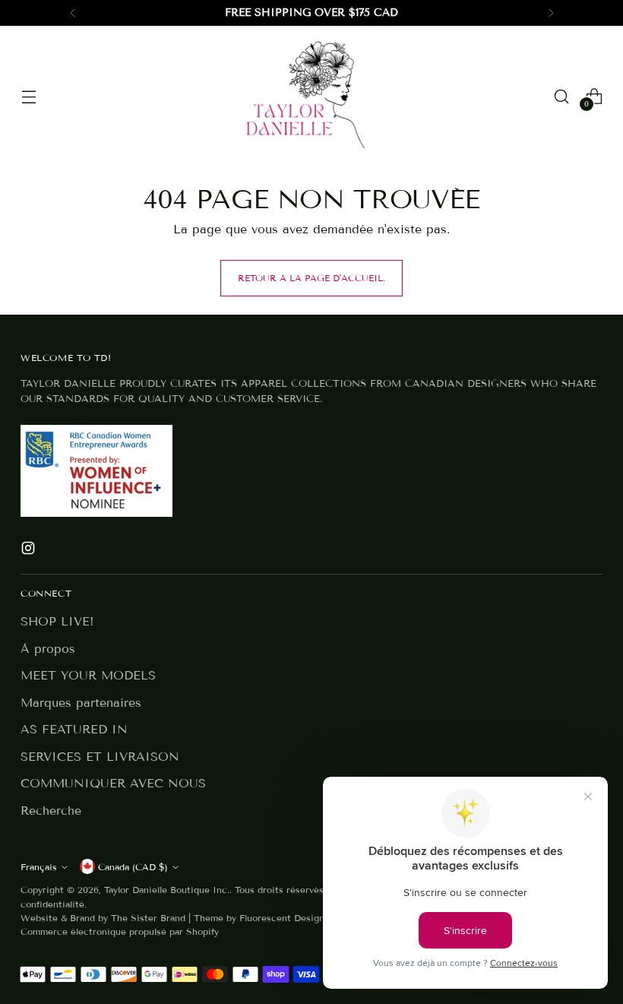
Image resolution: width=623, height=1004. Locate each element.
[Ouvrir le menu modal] (28, 96)
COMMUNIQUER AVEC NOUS (113, 783)
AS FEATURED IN (74, 729)
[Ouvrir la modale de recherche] (561, 96)
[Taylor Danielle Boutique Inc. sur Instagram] (30, 550)
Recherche (51, 810)
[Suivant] (551, 13)
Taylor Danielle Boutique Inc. (166, 889)
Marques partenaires (81, 702)
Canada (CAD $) (133, 867)
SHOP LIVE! (57, 621)
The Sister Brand (148, 917)
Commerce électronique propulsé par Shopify (120, 931)
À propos (48, 648)
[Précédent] (73, 13)
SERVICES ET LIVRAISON (100, 756)
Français (39, 867)
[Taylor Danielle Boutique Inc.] (311, 96)
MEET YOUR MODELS (88, 675)
